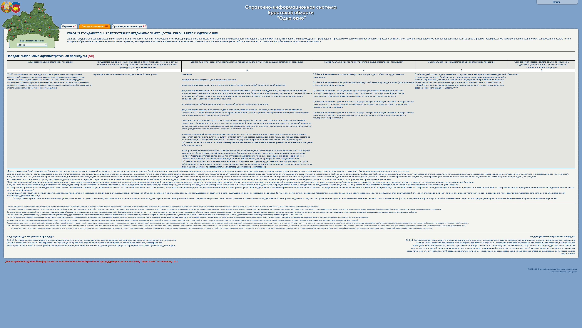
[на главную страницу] (291, 20)
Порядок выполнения (95, 26)
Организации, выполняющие (129, 26)
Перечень (69, 26)
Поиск (556, 2)
